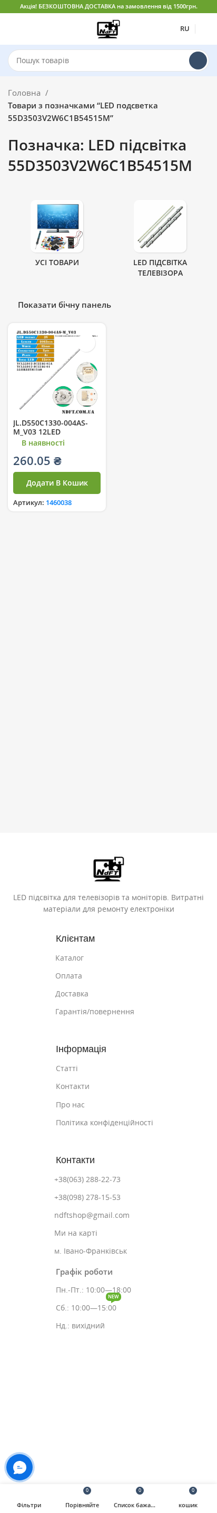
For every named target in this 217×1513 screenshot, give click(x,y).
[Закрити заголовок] (204, 6)
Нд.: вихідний (80, 1326)
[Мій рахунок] (204, 28)
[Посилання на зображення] (108, 868)
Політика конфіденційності (104, 1122)
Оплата (68, 976)
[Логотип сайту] (108, 28)
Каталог (69, 958)
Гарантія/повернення (94, 1011)
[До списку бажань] (86, 343)
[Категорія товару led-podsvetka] (160, 242)
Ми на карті (75, 1233)
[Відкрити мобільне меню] (12, 28)
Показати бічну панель (64, 304)
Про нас (70, 1105)
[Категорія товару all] (57, 237)
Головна (25, 92)
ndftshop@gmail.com (92, 1215)
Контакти (73, 1086)
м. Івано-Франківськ (90, 1251)
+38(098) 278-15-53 (87, 1197)
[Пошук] (198, 60)
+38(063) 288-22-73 (87, 1179)
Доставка (71, 994)
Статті (67, 1068)
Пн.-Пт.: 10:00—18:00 (93, 1290)
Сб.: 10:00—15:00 (87, 1305)
